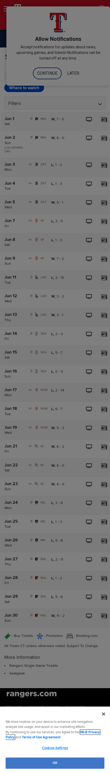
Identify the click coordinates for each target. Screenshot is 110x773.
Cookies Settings (55, 748)
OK (55, 763)
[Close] (103, 714)
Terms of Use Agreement (41, 737)
